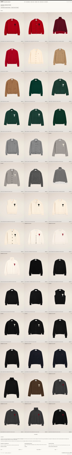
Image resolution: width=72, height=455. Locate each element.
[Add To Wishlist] (23, 13)
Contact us (26, 446)
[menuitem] (25, 2)
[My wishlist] (69, 2)
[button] (66, 452)
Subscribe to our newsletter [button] (3, 446)
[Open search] (67, 2)
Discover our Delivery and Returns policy (53, 446)
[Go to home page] (6, 1)
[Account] (68, 2)
